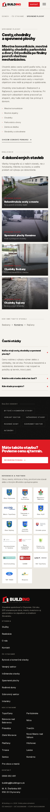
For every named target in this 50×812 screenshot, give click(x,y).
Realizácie (7, 634)
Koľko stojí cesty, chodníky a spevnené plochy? (25, 352)
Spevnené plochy (10, 680)
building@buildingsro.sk (13, 783)
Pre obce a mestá (10, 764)
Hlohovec (31, 743)
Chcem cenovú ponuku (17, 140)
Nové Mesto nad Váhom (34, 736)
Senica (5, 757)
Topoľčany (7, 713)
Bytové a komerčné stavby (18, 411)
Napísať (34, 4)
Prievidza (6, 728)
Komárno (18, 325)
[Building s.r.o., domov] (11, 4)
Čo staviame (18, 16)
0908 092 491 (9, 776)
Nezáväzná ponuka (15, 460)
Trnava (5, 750)
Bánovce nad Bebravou (8, 721)
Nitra (28, 720)
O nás (5, 640)
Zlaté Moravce (9, 735)
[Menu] (44, 4)
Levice (29, 750)
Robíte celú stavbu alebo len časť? (25, 378)
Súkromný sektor (33, 424)
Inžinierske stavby (35, 417)
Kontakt (6, 647)
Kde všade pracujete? (25, 386)
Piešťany (6, 743)
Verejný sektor (12, 417)
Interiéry (9, 431)
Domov (5, 16)
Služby (5, 627)
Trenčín (30, 728)
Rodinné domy (11, 424)
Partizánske (32, 713)
